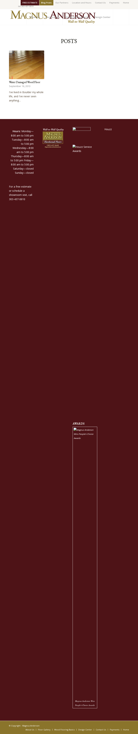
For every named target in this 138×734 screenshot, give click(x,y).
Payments (114, 2)
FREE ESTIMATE (29, 2)
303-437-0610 (17, 199)
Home (126, 2)
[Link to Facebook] (10, 2)
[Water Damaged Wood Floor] (26, 65)
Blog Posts (46, 2)
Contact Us (100, 2)
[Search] (121, 17)
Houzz (108, 129)
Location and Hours (81, 2)
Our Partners (61, 2)
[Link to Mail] (15, 2)
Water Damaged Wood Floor (24, 82)
